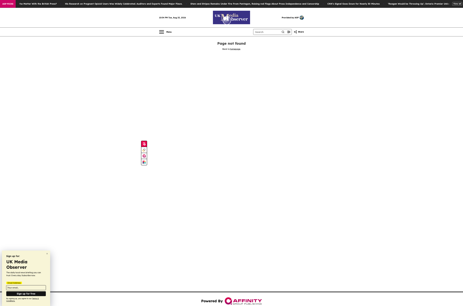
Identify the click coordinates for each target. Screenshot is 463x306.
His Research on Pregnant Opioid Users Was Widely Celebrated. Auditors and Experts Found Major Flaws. (123, 3)
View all (457, 4)
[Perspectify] (144, 150)
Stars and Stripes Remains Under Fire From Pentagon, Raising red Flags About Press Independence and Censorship (255, 3)
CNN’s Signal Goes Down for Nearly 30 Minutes (353, 3)
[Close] (47, 254)
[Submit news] (144, 144)
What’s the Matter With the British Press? (34, 3)
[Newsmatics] (144, 162)
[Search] (283, 32)
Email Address (14, 283)
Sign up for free (26, 293)
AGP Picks (7, 4)
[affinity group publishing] (144, 156)
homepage (235, 49)
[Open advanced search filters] (289, 32)
